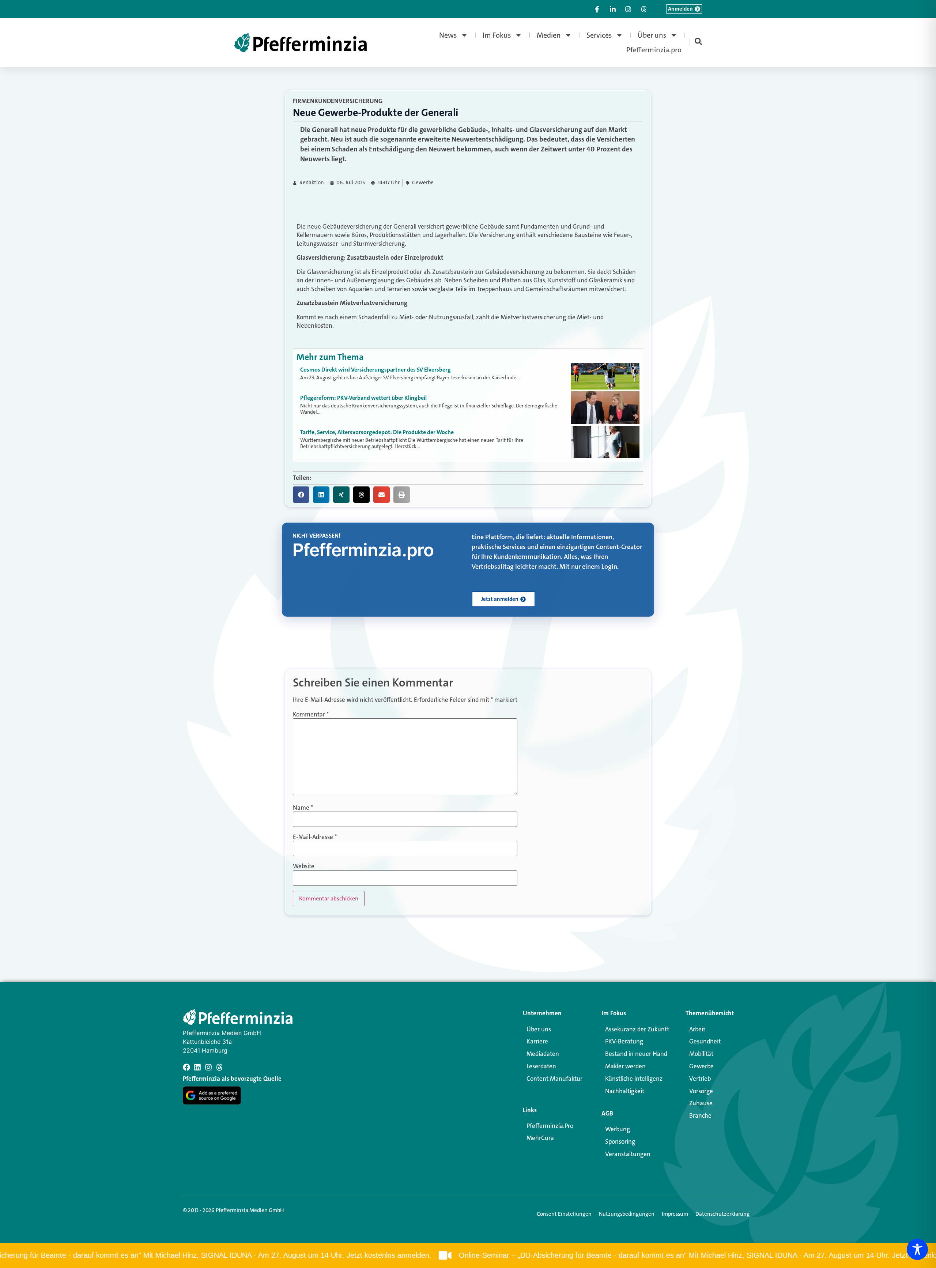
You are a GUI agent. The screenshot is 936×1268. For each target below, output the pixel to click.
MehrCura (540, 1138)
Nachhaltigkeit (624, 1091)
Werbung (617, 1129)
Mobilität (701, 1054)
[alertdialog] (468, 1255)
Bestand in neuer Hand (636, 1054)
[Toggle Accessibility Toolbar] (917, 1249)
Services (599, 35)
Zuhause (701, 1103)
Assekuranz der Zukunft (637, 1029)
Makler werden (625, 1066)
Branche (700, 1115)
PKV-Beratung (624, 1041)
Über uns (652, 35)
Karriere (537, 1041)
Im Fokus (497, 35)
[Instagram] (208, 1067)
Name (303, 808)
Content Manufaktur (554, 1079)
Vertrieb (700, 1079)
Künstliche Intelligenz (634, 1079)
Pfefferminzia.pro (654, 49)
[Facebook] (186, 1067)
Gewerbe (423, 182)
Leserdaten (541, 1066)
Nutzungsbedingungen (626, 1214)
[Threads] (219, 1067)
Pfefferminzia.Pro (549, 1126)
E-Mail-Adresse (315, 837)
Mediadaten (542, 1054)
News (448, 35)
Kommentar (311, 714)
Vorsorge (701, 1091)
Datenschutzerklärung (722, 1214)
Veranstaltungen (627, 1154)
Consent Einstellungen (564, 1214)
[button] (301, 494)
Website (303, 866)
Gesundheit (705, 1041)
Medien (549, 35)
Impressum (675, 1214)
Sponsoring (620, 1141)
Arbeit (697, 1029)
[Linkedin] (197, 1067)
